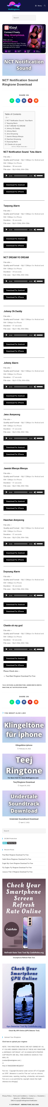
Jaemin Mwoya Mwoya (15, 136)
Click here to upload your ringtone (14, 1042)
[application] (24, 175)
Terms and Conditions (20, 1096)
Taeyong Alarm (12, 123)
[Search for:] (44, 6)
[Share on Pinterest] (30, 100)
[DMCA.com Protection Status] (9, 843)
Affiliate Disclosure (27, 1098)
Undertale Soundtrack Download (24, 819)
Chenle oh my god (14, 144)
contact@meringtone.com (11, 1060)
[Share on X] (18, 100)
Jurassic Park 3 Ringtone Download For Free (17, 872)
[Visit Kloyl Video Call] (24, 38)
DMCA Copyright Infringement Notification (24, 1100)
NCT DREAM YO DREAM (16, 126)
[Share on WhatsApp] (12, 100)
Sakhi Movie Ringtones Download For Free (16, 859)
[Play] (6, 176)
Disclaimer (40, 1096)
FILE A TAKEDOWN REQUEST (13, 1066)
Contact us (32, 1096)
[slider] (40, 175)
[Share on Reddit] (36, 100)
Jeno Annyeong (12, 134)
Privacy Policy (6, 1096)
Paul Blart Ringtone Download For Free (20, 676)
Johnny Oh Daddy (13, 128)
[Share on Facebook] (24, 100)
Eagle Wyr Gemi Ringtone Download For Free (17, 863)
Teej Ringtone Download (24, 782)
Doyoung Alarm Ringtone (16, 685)
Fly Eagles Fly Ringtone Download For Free (17, 867)
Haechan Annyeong (14, 139)
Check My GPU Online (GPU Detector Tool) (24, 1030)
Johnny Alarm (12, 131)
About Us (16, 1098)
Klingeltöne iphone (24, 745)
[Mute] (35, 176)
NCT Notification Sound (18, 687)
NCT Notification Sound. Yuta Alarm (20, 120)
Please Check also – (22, 146)
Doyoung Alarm (12, 142)
